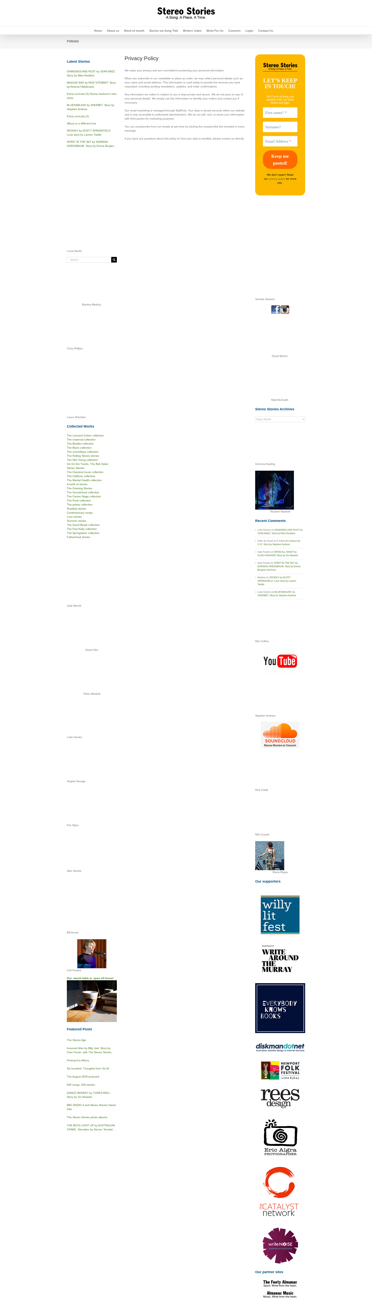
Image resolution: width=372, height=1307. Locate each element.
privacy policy (277, 178)
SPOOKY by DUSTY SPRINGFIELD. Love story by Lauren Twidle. (276, 581)
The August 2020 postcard (83, 1076)
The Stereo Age (76, 1040)
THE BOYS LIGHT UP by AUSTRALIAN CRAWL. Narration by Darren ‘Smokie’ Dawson (91, 1128)
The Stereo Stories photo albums (87, 1117)
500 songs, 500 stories (81, 1084)
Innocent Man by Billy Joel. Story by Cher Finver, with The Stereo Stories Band (89, 1050)
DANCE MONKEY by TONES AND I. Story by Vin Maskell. (89, 1094)
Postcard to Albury (78, 1060)
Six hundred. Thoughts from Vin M (88, 1068)
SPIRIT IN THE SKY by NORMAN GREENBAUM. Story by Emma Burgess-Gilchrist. (279, 566)
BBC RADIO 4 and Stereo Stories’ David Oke (91, 1107)
